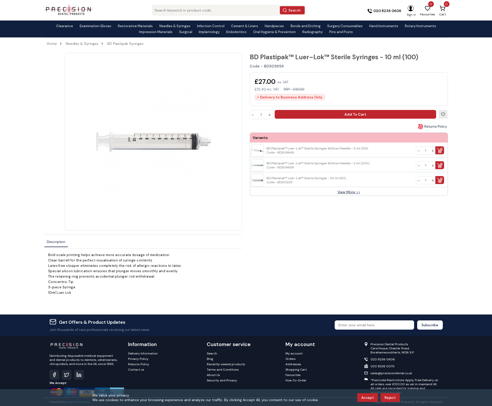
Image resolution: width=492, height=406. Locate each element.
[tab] (56, 242)
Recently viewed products (226, 364)
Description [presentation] (56, 242)
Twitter (66, 375)
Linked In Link (79, 375)
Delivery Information (143, 353)
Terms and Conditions (223, 370)
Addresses (293, 364)
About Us (213, 375)
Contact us (136, 370)
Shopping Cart (296, 370)
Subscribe (430, 325)
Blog (210, 359)
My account (294, 353)
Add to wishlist (443, 114)
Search (295, 10)
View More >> (348, 192)
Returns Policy (435, 126)
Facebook (54, 375)
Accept (367, 397)
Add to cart (355, 114)
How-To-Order (295, 380)
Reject (390, 397)
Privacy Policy (138, 359)
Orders (290, 359)
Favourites (293, 375)
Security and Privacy (222, 380)
